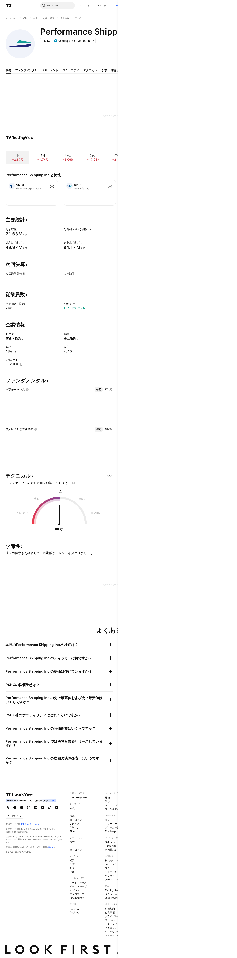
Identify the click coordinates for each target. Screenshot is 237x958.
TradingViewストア (115, 890)
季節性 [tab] (115, 70)
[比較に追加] (52, 186)
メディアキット (113, 879)
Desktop (74, 912)
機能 (107, 797)
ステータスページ (114, 935)
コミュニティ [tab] (70, 70)
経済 (72, 860)
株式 (72, 808)
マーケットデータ (114, 805)
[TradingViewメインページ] (19, 794)
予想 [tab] (104, 70)
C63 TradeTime (113, 897)
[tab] (99, 389)
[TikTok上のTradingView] (49, 807)
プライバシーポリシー (117, 916)
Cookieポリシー (113, 920)
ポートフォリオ (78, 882)
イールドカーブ (78, 886)
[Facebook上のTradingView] (14, 807)
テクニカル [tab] (90, 70)
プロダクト (84, 5)
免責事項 (110, 912)
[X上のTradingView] (8, 807)
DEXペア (74, 827)
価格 (107, 801)
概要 (107, 819)
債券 (72, 815)
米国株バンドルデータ (117, 849)
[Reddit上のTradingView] (56, 807)
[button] (92, 5)
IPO (72, 871)
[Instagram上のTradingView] (28, 807)
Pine (72, 831)
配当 (72, 868)
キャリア (110, 875)
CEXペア (74, 823)
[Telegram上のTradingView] (42, 807)
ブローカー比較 (113, 827)
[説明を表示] (18, 229)
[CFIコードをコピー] (21, 364)
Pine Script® (77, 897)
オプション (76, 890)
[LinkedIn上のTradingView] (35, 807)
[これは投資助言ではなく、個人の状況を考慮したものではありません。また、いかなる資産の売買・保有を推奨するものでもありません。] (73, 482)
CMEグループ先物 (115, 841)
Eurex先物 (110, 845)
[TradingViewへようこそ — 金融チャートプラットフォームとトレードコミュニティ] (20, 137)
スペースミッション (116, 864)
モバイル (74, 908)
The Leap (110, 831)
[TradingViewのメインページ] (9, 5)
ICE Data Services (30, 824)
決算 (72, 864)
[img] (88, 40)
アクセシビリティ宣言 (117, 923)
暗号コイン (76, 819)
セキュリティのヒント (117, 927)
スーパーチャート (79, 797)
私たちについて (113, 860)
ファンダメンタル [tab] (26, 70)
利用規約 (110, 908)
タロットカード (113, 894)
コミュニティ (101, 5)
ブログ (108, 868)
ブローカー (111, 823)
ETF (72, 812)
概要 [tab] (8, 70)
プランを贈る (112, 809)
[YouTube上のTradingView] (21, 807)
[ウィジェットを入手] (109, 475)
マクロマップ (77, 894)
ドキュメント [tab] (50, 70)
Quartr (51, 847)
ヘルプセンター (113, 871)
